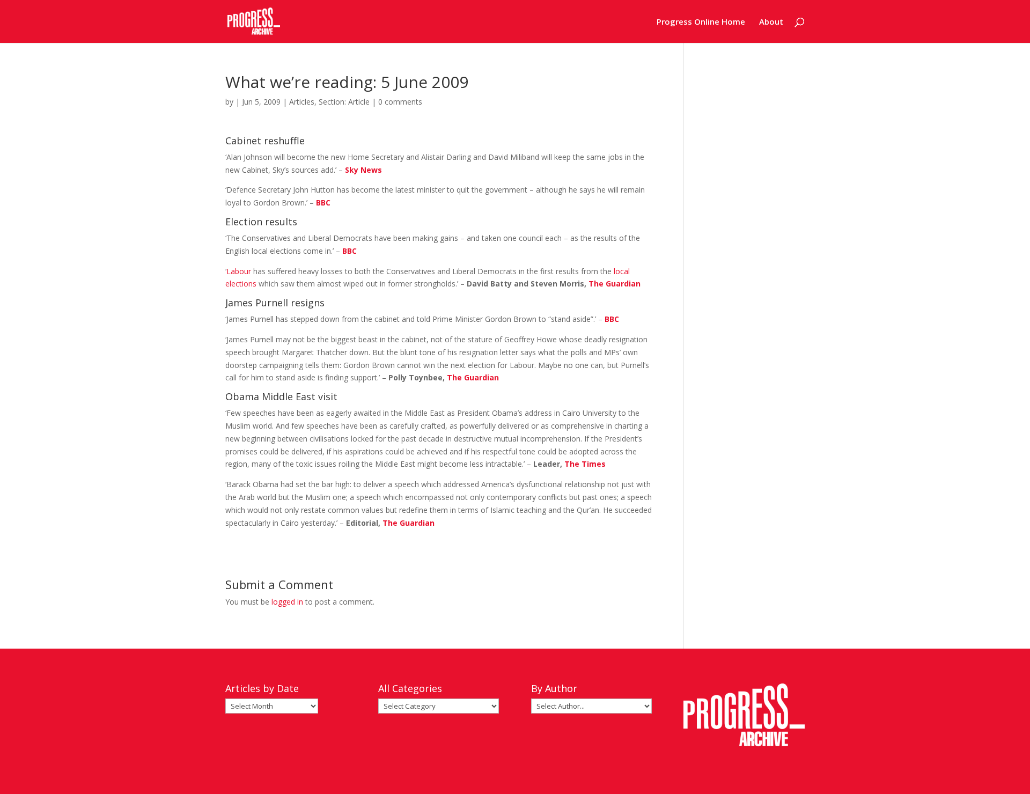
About (771, 22)
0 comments (400, 102)
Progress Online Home (701, 22)
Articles (301, 102)
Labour (238, 271)
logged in (287, 602)
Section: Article (344, 102)
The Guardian (614, 283)
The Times (585, 464)
